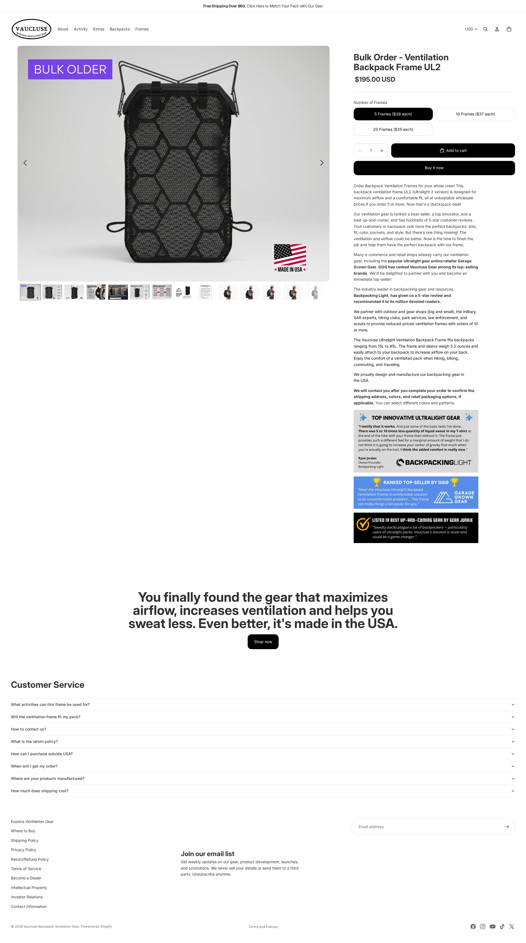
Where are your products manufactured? (47, 778)
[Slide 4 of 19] (96, 292)
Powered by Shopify (96, 926)
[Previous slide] (24, 164)
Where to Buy (23, 830)
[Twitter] (511, 926)
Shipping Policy (25, 840)
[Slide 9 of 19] (206, 292)
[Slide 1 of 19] (30, 292)
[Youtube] (492, 926)
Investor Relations (27, 896)
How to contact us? (28, 729)
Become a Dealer (26, 878)
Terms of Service (26, 868)
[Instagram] (482, 926)
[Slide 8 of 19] (184, 292)
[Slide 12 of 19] (271, 292)
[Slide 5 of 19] (118, 292)
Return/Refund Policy (30, 859)
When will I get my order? (34, 766)
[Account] (497, 29)
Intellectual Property (29, 887)
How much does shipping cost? (39, 790)
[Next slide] (323, 164)
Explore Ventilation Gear (32, 821)
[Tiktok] (502, 926)
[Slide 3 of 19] (74, 292)
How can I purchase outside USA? (42, 753)
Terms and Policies (263, 927)
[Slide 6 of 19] (140, 292)
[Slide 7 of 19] (162, 292)
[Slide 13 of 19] (293, 292)
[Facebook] (473, 926)
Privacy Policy (23, 849)
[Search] (485, 29)
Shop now (263, 641)
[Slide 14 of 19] (315, 292)
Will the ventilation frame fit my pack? (45, 716)
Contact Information (29, 906)
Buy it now (434, 167)
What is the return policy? (34, 741)
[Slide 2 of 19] (52, 292)
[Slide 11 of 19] (249, 292)
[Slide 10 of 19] (228, 292)
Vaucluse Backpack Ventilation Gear (51, 926)
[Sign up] (507, 827)
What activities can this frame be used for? (50, 704)
